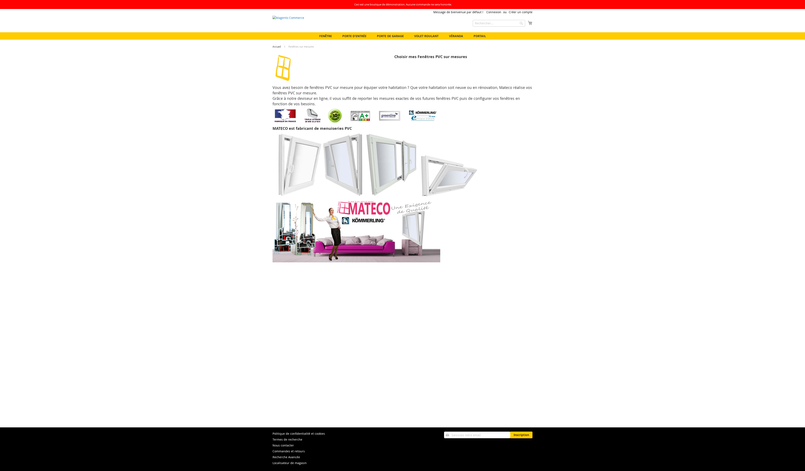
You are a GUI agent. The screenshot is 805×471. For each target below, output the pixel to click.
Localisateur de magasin (290, 463)
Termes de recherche (287, 439)
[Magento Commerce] (314, 23)
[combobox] (499, 23)
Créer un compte (520, 12)
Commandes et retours (289, 451)
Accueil (277, 46)
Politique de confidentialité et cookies (299, 434)
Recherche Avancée (286, 457)
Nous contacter (283, 445)
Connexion (493, 12)
